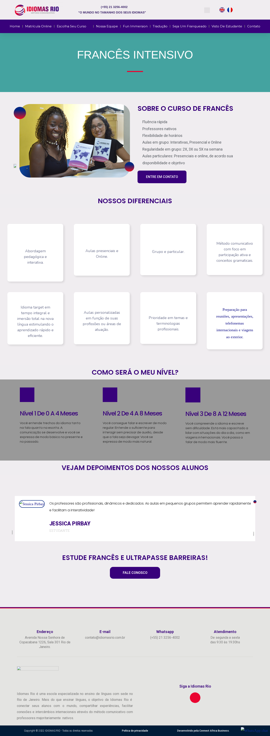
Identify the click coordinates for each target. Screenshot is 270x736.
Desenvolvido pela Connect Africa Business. (203, 730)
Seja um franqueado (190, 26)
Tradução (160, 26)
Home (15, 26)
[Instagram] (195, 697)
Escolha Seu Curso (71, 26)
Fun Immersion (135, 26)
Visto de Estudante (227, 26)
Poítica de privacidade (135, 730)
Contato (253, 26)
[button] (207, 10)
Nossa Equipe (107, 26)
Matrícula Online (38, 26)
